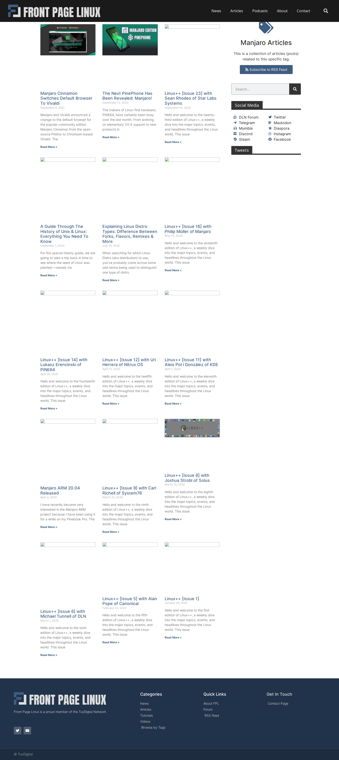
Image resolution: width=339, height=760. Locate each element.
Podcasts (260, 10)
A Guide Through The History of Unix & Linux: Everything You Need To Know (64, 234)
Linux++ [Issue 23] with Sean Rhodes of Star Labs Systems (191, 98)
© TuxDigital (23, 754)
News (216, 10)
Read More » (48, 147)
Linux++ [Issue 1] (182, 598)
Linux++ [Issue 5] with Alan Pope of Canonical (129, 601)
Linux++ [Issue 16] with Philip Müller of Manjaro (188, 229)
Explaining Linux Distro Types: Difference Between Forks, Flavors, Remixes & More (129, 234)
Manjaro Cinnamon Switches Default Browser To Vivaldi (66, 98)
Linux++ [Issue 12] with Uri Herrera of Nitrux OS (129, 362)
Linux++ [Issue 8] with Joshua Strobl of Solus (187, 478)
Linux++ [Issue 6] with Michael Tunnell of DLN (63, 614)
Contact (303, 10)
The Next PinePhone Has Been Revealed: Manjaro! (127, 96)
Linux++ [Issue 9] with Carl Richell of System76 (129, 490)
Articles (236, 10)
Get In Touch (279, 694)
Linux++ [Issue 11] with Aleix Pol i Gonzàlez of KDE (191, 362)
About (282, 10)
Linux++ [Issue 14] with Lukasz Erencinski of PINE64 (63, 364)
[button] (325, 10)
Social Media (247, 105)
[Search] (295, 89)
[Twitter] (17, 730)
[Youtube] (27, 730)
